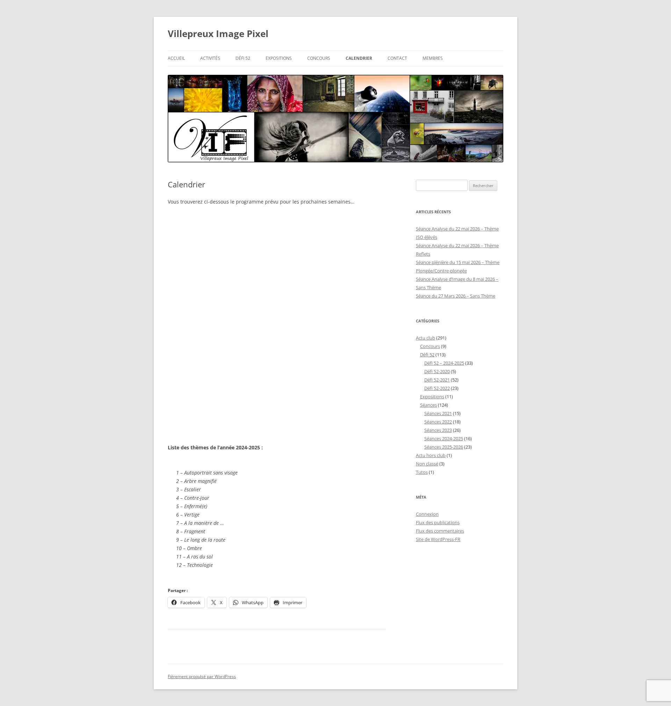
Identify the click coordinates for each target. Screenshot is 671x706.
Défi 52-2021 (437, 380)
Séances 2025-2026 (443, 447)
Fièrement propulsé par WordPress (202, 676)
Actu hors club (431, 455)
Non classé (427, 464)
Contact (397, 58)
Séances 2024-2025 (443, 438)
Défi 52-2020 (437, 371)
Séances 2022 (438, 422)
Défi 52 (243, 58)
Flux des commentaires (440, 531)
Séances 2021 (438, 413)
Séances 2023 (438, 430)
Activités (210, 58)
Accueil (176, 58)
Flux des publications (438, 522)
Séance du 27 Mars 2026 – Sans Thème (455, 296)
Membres (433, 58)
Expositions (279, 58)
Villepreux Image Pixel (218, 33)
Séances (428, 405)
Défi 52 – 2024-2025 (444, 363)
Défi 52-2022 (437, 388)
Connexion (427, 514)
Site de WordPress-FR (438, 539)
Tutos (422, 472)
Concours (318, 58)
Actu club (425, 338)
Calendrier (359, 58)
